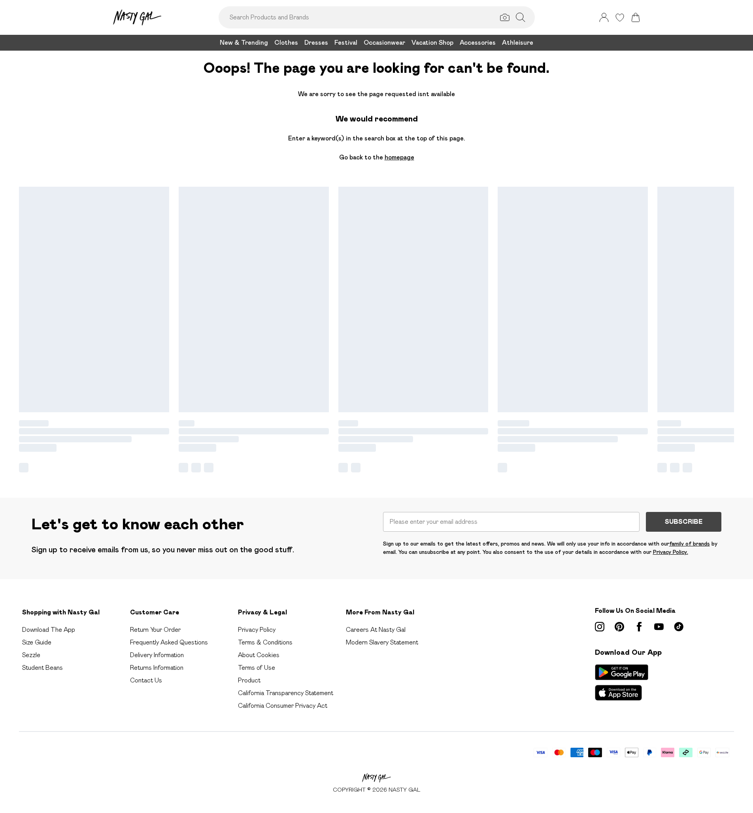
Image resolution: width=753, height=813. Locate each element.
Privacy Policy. (670, 552)
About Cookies (258, 655)
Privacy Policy (257, 629)
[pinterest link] (619, 626)
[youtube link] (659, 626)
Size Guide (36, 642)
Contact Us (146, 680)
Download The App (48, 629)
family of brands (689, 543)
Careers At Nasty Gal (376, 629)
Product (249, 680)
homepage (399, 157)
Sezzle (31, 655)
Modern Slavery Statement (382, 642)
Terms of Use (256, 667)
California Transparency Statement (285, 693)
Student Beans (42, 667)
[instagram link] (599, 626)
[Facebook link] (639, 626)
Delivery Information (157, 655)
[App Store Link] (621, 682)
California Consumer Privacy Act (282, 705)
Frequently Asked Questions (169, 642)
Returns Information (156, 667)
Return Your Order (155, 629)
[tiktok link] (678, 626)
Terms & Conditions (265, 642)
